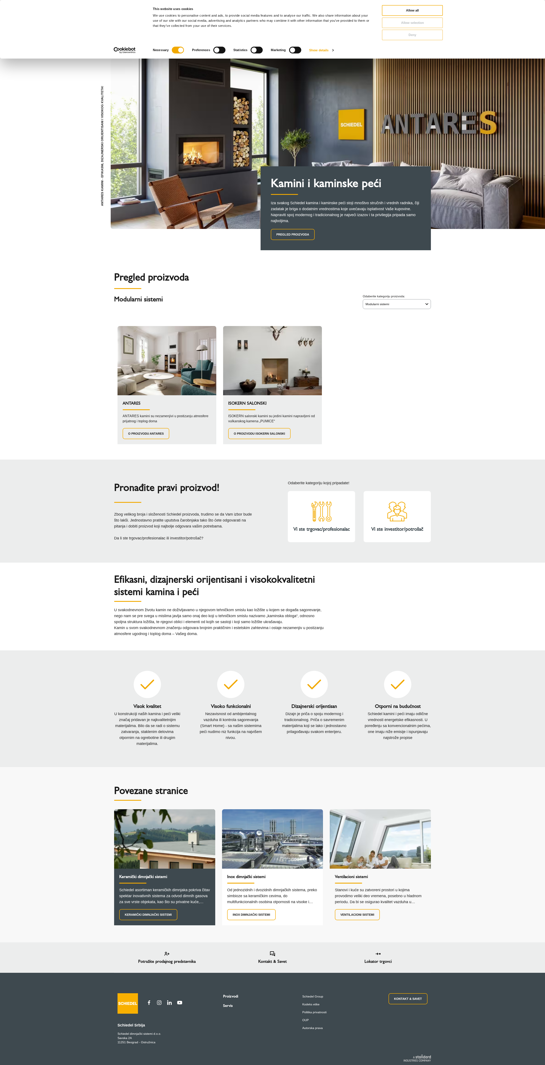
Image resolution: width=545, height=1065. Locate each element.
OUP (305, 1020)
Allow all (412, 10)
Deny (412, 35)
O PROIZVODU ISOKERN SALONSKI (259, 433)
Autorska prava (312, 1028)
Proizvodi (230, 996)
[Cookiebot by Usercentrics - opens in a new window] (124, 50)
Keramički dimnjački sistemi (148, 914)
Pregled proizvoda (292, 234)
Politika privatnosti (314, 1012)
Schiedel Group (312, 996)
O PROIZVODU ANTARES (146, 433)
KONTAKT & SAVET (408, 998)
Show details (318, 50)
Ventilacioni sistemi (357, 914)
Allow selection (412, 22)
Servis (228, 1005)
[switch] (219, 50)
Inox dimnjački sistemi (251, 914)
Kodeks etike (311, 1004)
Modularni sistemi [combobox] (377, 304)
